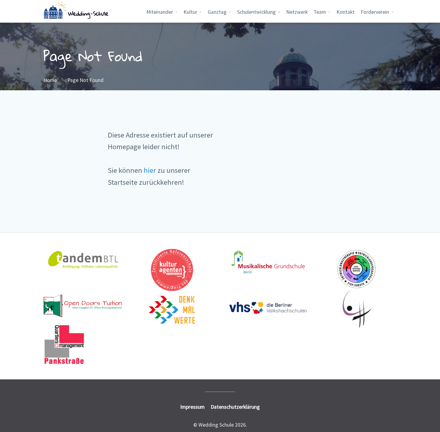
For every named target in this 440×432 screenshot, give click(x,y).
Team (320, 12)
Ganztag (217, 12)
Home (50, 80)
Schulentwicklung (256, 12)
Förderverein (375, 12)
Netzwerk (297, 12)
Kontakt (345, 12)
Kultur (190, 12)
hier (150, 170)
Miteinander (159, 12)
